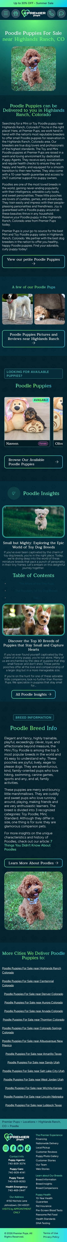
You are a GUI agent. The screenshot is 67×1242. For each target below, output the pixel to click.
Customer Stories (46, 1160)
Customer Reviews (46, 1151)
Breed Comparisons (47, 1188)
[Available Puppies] (15, 13)
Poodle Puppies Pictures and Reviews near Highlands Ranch (33, 336)
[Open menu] (5, 13)
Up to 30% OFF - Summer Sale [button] (33, 3)
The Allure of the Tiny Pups (36, 583)
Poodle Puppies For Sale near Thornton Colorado (33, 1019)
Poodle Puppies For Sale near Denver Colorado (33, 994)
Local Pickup (43, 1147)
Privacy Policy (51, 1236)
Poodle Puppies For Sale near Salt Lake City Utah (33, 1071)
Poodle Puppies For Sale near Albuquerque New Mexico (32, 1043)
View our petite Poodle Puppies (33, 259)
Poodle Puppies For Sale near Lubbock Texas (33, 1105)
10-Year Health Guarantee (44, 1200)
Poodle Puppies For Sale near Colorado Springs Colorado (31, 1030)
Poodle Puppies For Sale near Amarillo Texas (33, 1054)
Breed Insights (44, 1183)
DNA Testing (43, 1223)
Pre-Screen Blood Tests (49, 1210)
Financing (41, 1139)
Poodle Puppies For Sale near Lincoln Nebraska (33, 1096)
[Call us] (51, 13)
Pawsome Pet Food (46, 1214)
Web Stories (42, 1169)
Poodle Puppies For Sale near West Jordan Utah (34, 1079)
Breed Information (46, 1179)
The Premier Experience (49, 1135)
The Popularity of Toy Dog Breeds (36, 590)
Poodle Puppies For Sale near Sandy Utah (34, 1062)
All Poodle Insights (31, 694)
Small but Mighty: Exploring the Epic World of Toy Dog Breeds (33, 545)
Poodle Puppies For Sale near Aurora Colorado (33, 1002)
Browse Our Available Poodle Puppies (26, 462)
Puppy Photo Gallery (47, 1156)
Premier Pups (11, 1121)
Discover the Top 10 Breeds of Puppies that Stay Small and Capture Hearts (33, 645)
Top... (36, 598)
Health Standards (45, 1218)
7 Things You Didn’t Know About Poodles (28, 845)
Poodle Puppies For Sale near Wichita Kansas (33, 1088)
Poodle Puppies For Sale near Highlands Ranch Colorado (31, 970)
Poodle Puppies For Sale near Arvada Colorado (33, 1011)
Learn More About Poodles (31, 863)
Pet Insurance (43, 1206)
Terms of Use (50, 1233)
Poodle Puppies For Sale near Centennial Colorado (28, 983)
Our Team (41, 1164)
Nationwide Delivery (47, 1143)
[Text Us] (61, 13)
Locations (29, 1121)
